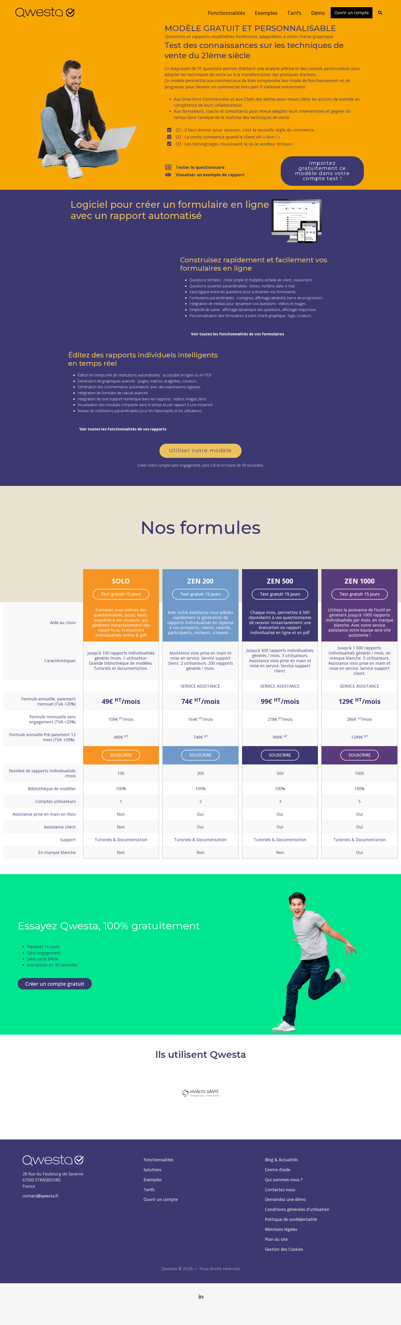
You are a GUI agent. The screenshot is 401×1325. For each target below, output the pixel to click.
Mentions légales (281, 1229)
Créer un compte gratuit (54, 983)
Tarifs (149, 1189)
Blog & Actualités (281, 1159)
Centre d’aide (277, 1169)
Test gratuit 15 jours (121, 594)
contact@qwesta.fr (40, 1196)
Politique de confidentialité (291, 1219)
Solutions (153, 1169)
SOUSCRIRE (121, 755)
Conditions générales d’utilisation (297, 1209)
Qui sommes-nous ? (284, 1179)
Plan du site (276, 1239)
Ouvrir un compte (161, 1199)
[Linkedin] (201, 1296)
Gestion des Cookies (284, 1249)
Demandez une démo (285, 1199)
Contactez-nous (280, 1189)
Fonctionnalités (158, 1159)
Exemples (153, 1179)
